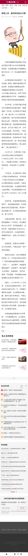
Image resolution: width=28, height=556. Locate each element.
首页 (3, 5)
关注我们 (9, 529)
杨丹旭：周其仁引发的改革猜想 (13, 390)
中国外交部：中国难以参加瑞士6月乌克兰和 (13, 462)
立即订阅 (22, 508)
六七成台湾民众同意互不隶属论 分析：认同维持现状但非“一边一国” (15, 400)
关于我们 (4, 529)
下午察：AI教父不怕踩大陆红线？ (10, 475)
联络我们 (14, 529)
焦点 (11, 5)
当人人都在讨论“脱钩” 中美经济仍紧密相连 (15, 411)
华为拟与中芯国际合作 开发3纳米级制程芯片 (15, 406)
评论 (23, 5)
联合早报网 (4, 8)
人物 (15, 5)
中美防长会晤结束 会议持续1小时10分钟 (12, 488)
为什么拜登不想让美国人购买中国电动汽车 (15, 417)
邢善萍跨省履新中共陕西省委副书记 (14, 437)
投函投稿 (24, 529)
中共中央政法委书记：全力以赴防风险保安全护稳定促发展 (15, 428)
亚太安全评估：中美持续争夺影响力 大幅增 (13, 448)
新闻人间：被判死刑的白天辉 (9, 453)
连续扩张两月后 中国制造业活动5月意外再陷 (13, 471)
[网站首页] (6, 554)
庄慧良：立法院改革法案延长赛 (10, 457)
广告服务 (19, 529)
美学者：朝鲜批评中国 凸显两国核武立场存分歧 (15, 394)
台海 (19, 5)
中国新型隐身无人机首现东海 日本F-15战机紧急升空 (15, 422)
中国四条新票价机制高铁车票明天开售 (11, 484)
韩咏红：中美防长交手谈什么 (12, 433)
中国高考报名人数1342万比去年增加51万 (12, 480)
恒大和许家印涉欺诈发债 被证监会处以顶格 (13, 466)
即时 (7, 5)
